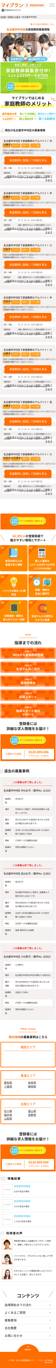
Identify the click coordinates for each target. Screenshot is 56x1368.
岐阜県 (32, 1082)
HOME (3, 17)
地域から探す (14, 17)
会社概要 (11, 1328)
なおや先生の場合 (21, 1191)
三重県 (8, 1086)
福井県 (8, 1115)
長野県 (32, 1115)
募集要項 (11, 1320)
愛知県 (8, 1082)
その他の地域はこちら (43, 24)
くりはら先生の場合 (22, 1221)
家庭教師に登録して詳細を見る (28, 160)
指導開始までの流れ (18, 1304)
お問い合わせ (14, 1335)
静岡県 (32, 1086)
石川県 (8, 1111)
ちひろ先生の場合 (21, 1206)
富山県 (32, 1111)
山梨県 (8, 1118)
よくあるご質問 (15, 1312)
